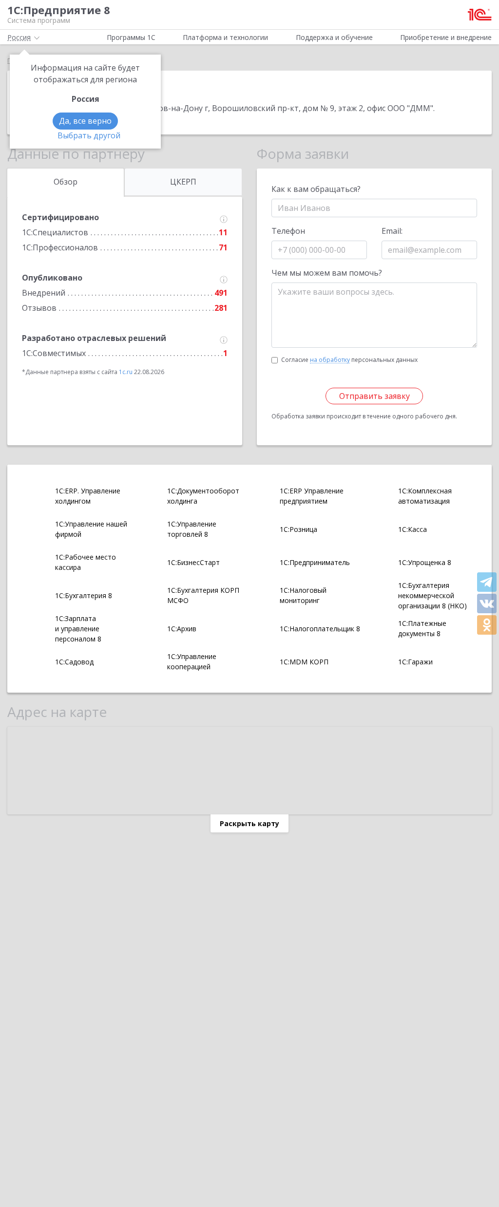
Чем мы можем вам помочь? (326, 272)
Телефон (288, 231)
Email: (392, 231)
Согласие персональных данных (349, 360)
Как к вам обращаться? (316, 189)
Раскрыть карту (249, 823)
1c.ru (126, 372)
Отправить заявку (374, 396)
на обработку (330, 360)
